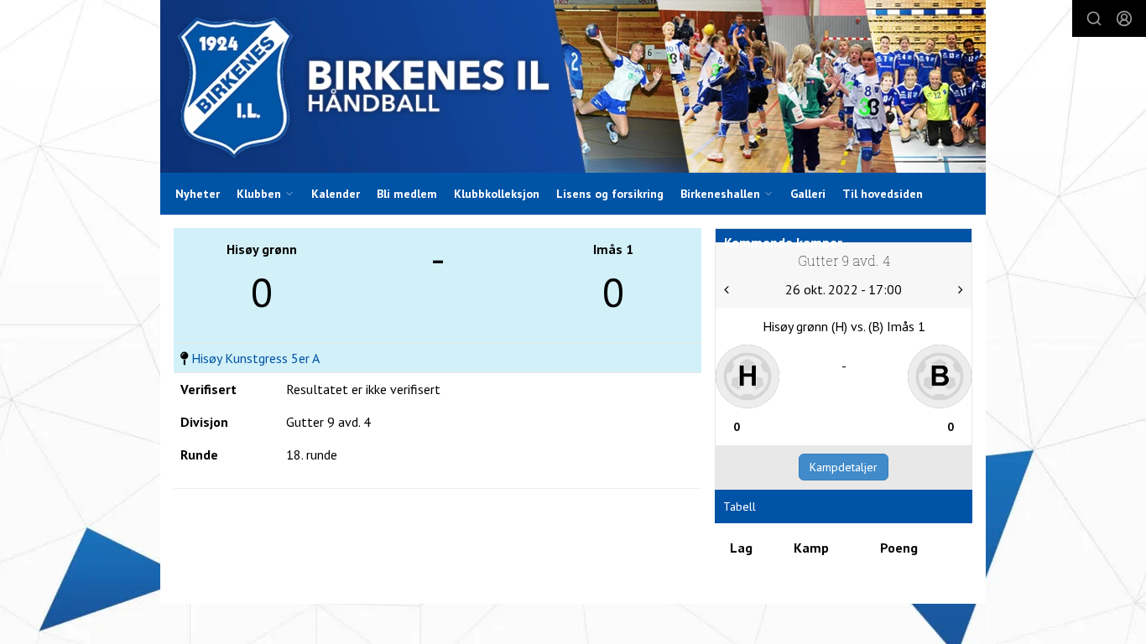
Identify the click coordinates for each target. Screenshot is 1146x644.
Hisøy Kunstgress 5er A (255, 358)
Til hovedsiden (882, 193)
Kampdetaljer (844, 467)
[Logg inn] (1124, 18)
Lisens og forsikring (610, 193)
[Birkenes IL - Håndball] (573, 86)
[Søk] (1094, 18)
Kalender (335, 193)
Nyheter (197, 193)
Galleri (808, 193)
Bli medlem (407, 193)
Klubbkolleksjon (496, 193)
